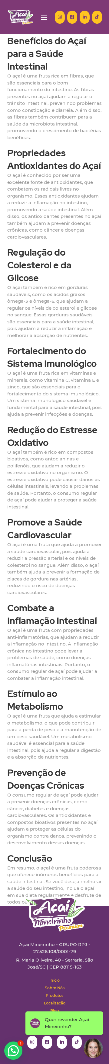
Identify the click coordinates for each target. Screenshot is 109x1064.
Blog (54, 1010)
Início (54, 980)
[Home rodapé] (54, 909)
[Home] (20, 17)
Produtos (54, 995)
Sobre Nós (54, 988)
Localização (54, 1003)
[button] (13, 1051)
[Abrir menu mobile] (44, 17)
